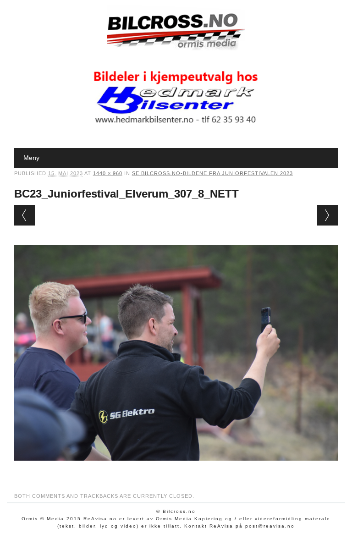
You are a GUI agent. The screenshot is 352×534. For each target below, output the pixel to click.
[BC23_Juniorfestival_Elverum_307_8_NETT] (176, 469)
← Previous (24, 215)
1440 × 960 (107, 173)
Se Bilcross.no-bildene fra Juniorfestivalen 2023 (212, 173)
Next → (327, 215)
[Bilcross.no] (176, 48)
